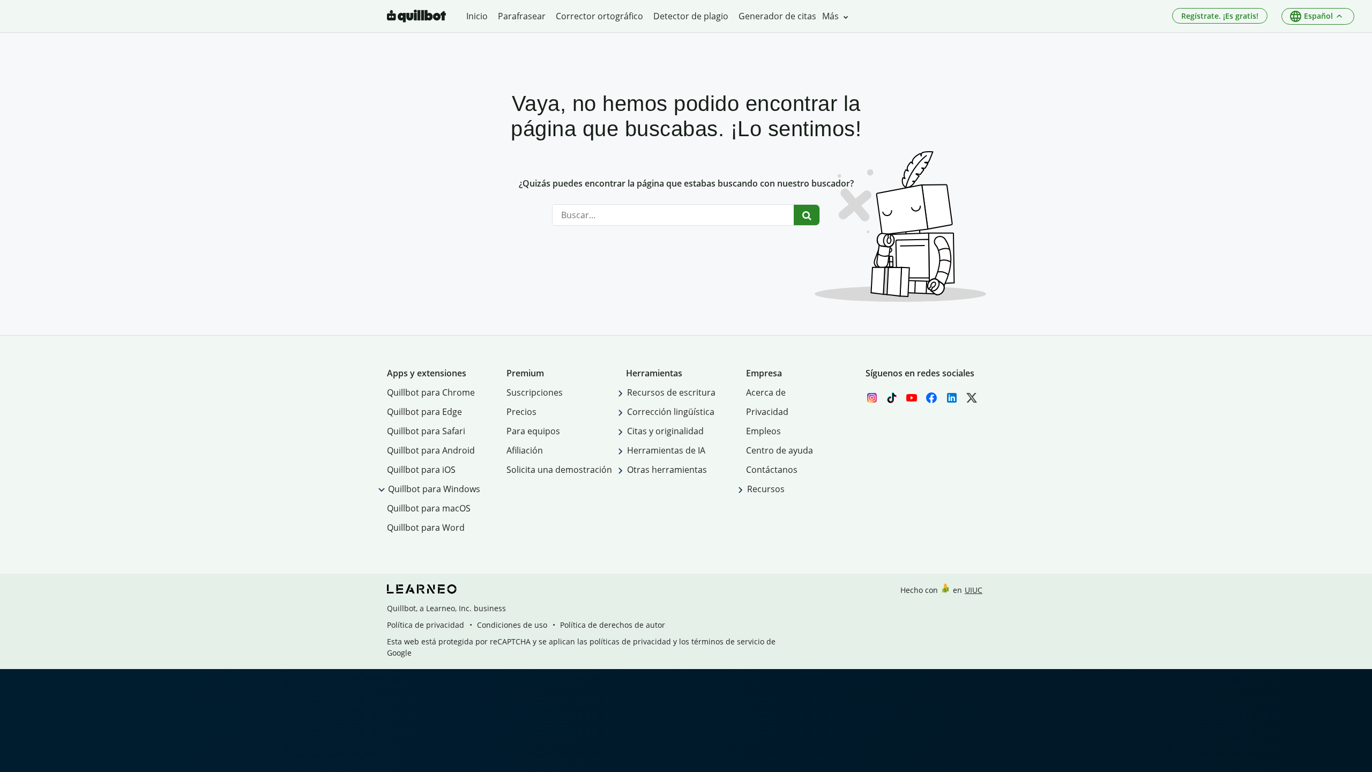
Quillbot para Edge (424, 412)
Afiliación (524, 450)
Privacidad (767, 412)
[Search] (807, 215)
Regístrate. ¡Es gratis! (1219, 16)
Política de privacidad (425, 625)
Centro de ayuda (779, 450)
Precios (521, 412)
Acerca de (766, 392)
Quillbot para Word (426, 527)
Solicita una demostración (559, 470)
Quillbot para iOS (421, 470)
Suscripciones (534, 392)
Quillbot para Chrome (431, 392)
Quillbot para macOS (429, 508)
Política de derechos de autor (612, 625)
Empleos (763, 431)
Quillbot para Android (431, 450)
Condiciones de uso (512, 625)
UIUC (973, 590)
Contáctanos (771, 470)
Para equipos (533, 431)
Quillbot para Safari (426, 431)
